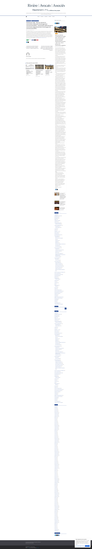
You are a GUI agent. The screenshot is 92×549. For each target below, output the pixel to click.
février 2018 (56, 517)
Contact (53, 16)
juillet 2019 (56, 497)
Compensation (57, 248)
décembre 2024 (56, 425)
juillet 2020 (56, 484)
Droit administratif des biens (58, 234)
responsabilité (56, 299)
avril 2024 (56, 433)
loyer (55, 382)
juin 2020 (56, 485)
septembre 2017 (56, 522)
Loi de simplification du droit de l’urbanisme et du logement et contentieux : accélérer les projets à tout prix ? (62, 203)
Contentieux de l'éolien (58, 349)
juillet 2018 (56, 511)
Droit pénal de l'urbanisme (58, 267)
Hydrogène (56, 241)
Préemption (56, 294)
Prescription (56, 295)
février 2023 (56, 449)
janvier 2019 (56, 504)
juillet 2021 (56, 470)
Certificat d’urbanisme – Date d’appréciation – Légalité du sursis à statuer (29, 72)
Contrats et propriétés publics (58, 225)
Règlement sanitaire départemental (59, 395)
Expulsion (56, 384)
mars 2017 (56, 528)
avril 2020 (56, 488)
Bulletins (42, 16)
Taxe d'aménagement (57, 401)
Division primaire (56, 233)
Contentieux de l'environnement (59, 348)
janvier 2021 (56, 477)
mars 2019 (56, 502)
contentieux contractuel (58, 322)
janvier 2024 (56, 437)
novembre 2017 (56, 521)
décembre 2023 (56, 438)
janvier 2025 (56, 424)
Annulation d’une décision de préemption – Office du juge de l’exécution (49, 72)
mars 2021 (56, 475)
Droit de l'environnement (57, 247)
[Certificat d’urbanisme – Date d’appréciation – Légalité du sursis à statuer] (30, 65)
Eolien (56, 239)
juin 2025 (56, 418)
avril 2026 (56, 407)
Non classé (56, 287)
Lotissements (56, 282)
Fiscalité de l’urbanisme (58, 268)
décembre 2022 (56, 451)
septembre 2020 (56, 482)
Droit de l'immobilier (57, 356)
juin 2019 (56, 498)
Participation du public (57, 256)
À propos (50, 16)
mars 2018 (56, 516)
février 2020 (56, 490)
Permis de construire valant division (59, 389)
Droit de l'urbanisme (57, 261)
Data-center (56, 357)
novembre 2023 (56, 439)
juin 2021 (56, 471)
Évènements (56, 375)
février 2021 (56, 476)
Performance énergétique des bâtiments (60, 342)
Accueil (38, 16)
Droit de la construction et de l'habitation (59, 272)
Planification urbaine (57, 293)
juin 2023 (56, 444)
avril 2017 (56, 527)
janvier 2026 (56, 411)
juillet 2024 (56, 430)
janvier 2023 (56, 450)
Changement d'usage (57, 220)
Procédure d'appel (57, 377)
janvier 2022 (56, 463)
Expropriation (56, 376)
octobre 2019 (56, 495)
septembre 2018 (56, 509)
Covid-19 (56, 328)
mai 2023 (56, 445)
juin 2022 (56, 457)
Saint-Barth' (56, 300)
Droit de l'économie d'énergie (58, 336)
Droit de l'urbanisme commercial (59, 364)
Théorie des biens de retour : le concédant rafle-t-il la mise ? (62, 208)
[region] (83, 543)
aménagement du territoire (58, 314)
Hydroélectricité (57, 240)
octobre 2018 (56, 508)
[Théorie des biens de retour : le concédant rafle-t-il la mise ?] (57, 209)
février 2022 (56, 462)
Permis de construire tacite (58, 388)
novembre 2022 (56, 452)
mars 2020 (56, 489)
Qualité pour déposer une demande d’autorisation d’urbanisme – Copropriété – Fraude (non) (39, 72)
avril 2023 (56, 446)
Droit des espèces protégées (58, 253)
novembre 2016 (56, 529)
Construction (56, 221)
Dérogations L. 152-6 (57, 231)
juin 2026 (56, 406)
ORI (55, 270)
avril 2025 (56, 420)
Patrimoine (56, 288)
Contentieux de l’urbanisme (58, 363)
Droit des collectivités (57, 273)
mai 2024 (56, 432)
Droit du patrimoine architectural (58, 274)
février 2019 (56, 503)
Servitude (56, 301)
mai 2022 (56, 458)
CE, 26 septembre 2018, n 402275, (41, 37)
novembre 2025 (56, 413)
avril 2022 (56, 459)
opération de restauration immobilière (59, 269)
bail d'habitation (56, 218)
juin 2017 (56, 524)
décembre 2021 (56, 464)
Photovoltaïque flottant (58, 246)
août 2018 (56, 510)
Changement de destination (58, 263)
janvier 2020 (56, 491)
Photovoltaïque (57, 245)
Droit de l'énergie (57, 334)
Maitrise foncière (56, 285)
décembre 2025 (56, 412)
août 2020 (56, 483)
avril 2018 (56, 515)
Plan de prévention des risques (58, 292)
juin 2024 (56, 431)
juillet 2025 (56, 417)
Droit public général (57, 275)
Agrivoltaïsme (56, 335)
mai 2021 (56, 472)
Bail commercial (56, 315)
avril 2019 (56, 501)
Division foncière (56, 232)
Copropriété (56, 327)
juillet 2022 (56, 456)
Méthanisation (57, 242)
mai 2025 (56, 419)
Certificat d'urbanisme (57, 262)
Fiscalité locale (56, 280)
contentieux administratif (57, 321)
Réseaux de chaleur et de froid (58, 298)
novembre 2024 (56, 426)
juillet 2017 (56, 523)
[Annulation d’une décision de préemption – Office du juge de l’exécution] (49, 65)
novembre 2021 (56, 465)
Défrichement (56, 252)
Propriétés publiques (57, 227)
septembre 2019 (56, 496)
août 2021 (56, 469)
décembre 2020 (56, 478)
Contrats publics (57, 226)
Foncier (55, 281)
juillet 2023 (56, 443)
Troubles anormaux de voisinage (58, 402)
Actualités (45, 16)
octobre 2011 (56, 530)
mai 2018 (56, 514)
